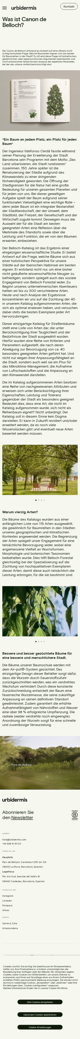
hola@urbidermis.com (14, 839)
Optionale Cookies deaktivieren (39, 1014)
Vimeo (5, 910)
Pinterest (7, 905)
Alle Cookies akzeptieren (40, 1002)
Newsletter (22, 817)
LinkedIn (7, 900)
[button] (68, 469)
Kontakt (69, 6)
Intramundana (10, 928)
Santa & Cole (9, 923)
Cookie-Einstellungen (40, 1027)
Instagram (7, 895)
